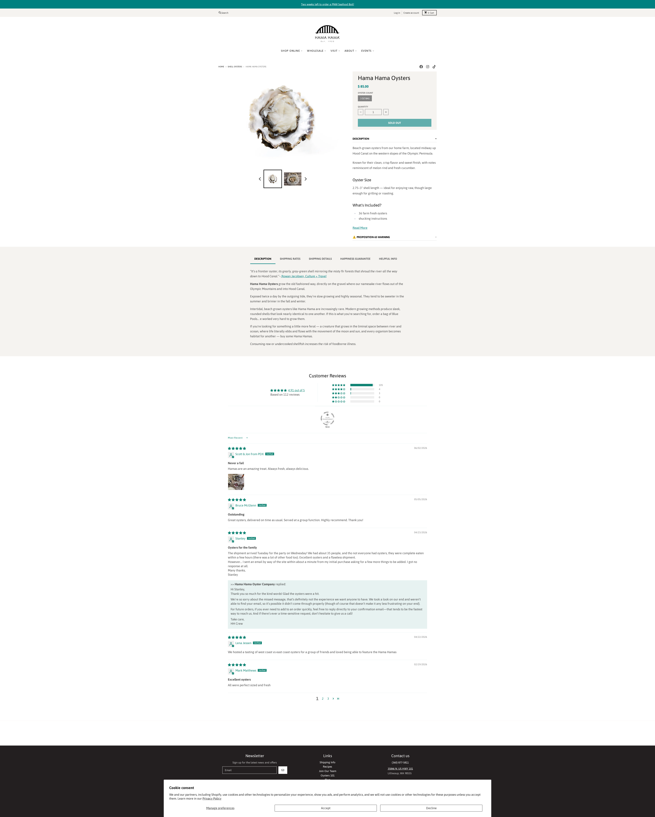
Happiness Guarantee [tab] (355, 258)
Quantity (363, 106)
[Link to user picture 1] (236, 482)
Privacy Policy (211, 798)
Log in (397, 12)
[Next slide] (305, 179)
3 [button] (328, 698)
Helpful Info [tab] (388, 258)
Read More (360, 228)
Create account (411, 12)
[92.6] (327, 418)
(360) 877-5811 (400, 762)
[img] (237, 448)
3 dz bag (365, 98)
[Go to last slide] (260, 179)
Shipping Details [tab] (320, 258)
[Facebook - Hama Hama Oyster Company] (421, 66)
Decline (431, 808)
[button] (339, 385)
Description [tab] (262, 258)
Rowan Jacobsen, (303, 276)
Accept (325, 808)
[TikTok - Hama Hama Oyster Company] (434, 66)
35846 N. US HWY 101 (400, 768)
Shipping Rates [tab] (290, 258)
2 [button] (323, 698)
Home (221, 66)
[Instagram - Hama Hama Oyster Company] (427, 66)
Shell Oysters (235, 66)
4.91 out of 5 (296, 390)
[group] (273, 179)
